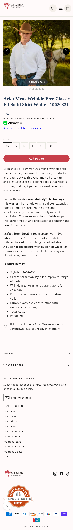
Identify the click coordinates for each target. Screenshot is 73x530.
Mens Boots (10, 426)
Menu (8, 353)
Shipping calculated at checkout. (23, 128)
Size (6, 140)
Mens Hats (9, 411)
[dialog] (67, 8)
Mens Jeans (10, 416)
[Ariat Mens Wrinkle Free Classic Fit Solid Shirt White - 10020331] (30, 89)
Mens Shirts (10, 421)
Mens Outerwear (13, 431)
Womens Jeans (12, 441)
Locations (13, 365)
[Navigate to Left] (6, 51)
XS (7, 146)
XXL (51, 146)
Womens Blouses (14, 446)
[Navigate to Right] (66, 51)
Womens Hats (11, 436)
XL (41, 146)
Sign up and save (19, 378)
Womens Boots (12, 451)
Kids (6, 456)
